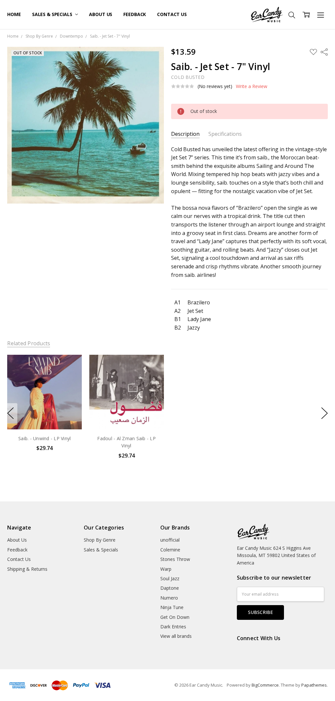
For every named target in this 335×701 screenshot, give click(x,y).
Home (14, 14)
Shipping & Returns (27, 569)
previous (10, 413)
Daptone (169, 588)
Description (185, 134)
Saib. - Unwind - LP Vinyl (44, 438)
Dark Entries (173, 626)
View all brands (176, 636)
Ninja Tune (172, 607)
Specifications (225, 134)
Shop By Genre (99, 540)
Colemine (170, 550)
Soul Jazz (169, 578)
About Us (100, 14)
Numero (169, 598)
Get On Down (174, 617)
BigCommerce (265, 685)
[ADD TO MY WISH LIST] (70, 376)
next (324, 413)
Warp (165, 569)
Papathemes (314, 685)
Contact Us (172, 14)
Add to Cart (44, 401)
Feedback (134, 14)
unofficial (170, 540)
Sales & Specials (53, 14)
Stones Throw (175, 559)
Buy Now (45, 415)
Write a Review (251, 86)
